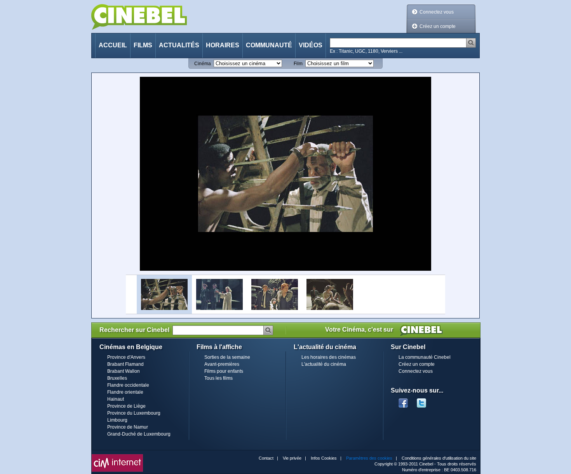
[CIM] (117, 456)
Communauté (269, 45)
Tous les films (218, 378)
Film (298, 63)
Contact (266, 458)
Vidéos (310, 45)
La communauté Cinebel (425, 357)
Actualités (179, 45)
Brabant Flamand (125, 364)
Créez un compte (438, 26)
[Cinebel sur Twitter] (425, 400)
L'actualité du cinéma (323, 364)
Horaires (222, 45)
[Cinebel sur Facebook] (403, 400)
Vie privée (292, 458)
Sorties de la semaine (227, 357)
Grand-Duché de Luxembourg (139, 434)
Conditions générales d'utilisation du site (439, 458)
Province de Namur (127, 427)
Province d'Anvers (126, 357)
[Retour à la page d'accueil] (139, 17)
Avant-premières (221, 364)
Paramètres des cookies (369, 458)
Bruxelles (117, 378)
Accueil (113, 45)
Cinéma (202, 63)
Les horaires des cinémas (328, 357)
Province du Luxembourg (133, 413)
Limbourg (117, 420)
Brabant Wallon (123, 371)
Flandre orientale (125, 392)
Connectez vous (437, 12)
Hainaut (115, 399)
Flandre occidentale (128, 385)
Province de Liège (126, 406)
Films (143, 45)
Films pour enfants (223, 371)
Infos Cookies (324, 458)
